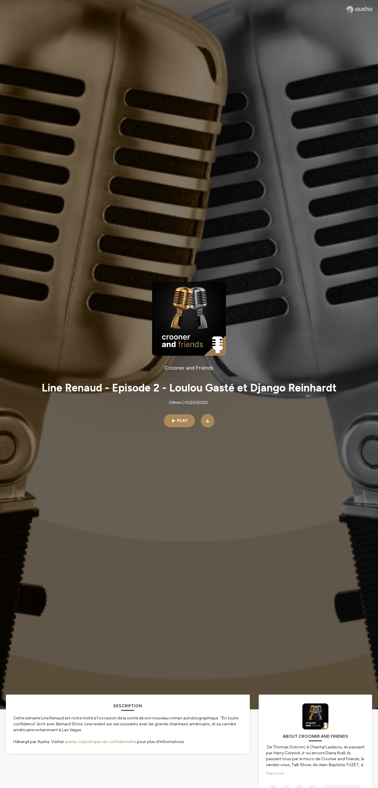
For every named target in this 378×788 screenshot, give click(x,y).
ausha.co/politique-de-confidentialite (100, 741)
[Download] (207, 421)
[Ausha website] (359, 9)
